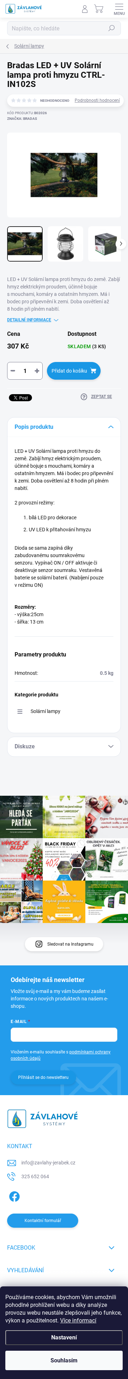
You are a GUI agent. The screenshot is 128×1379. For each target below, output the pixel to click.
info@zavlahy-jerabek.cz (48, 1162)
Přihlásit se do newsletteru (43, 1077)
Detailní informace (29, 319)
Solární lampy (45, 711)
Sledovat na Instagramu (70, 944)
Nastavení (64, 1337)
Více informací (78, 1320)
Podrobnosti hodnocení (97, 100)
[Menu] (119, 9)
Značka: (22, 119)
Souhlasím (64, 1360)
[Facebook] (13, 1195)
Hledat (111, 28)
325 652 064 (35, 1176)
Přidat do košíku (69, 371)
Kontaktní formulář (43, 1220)
